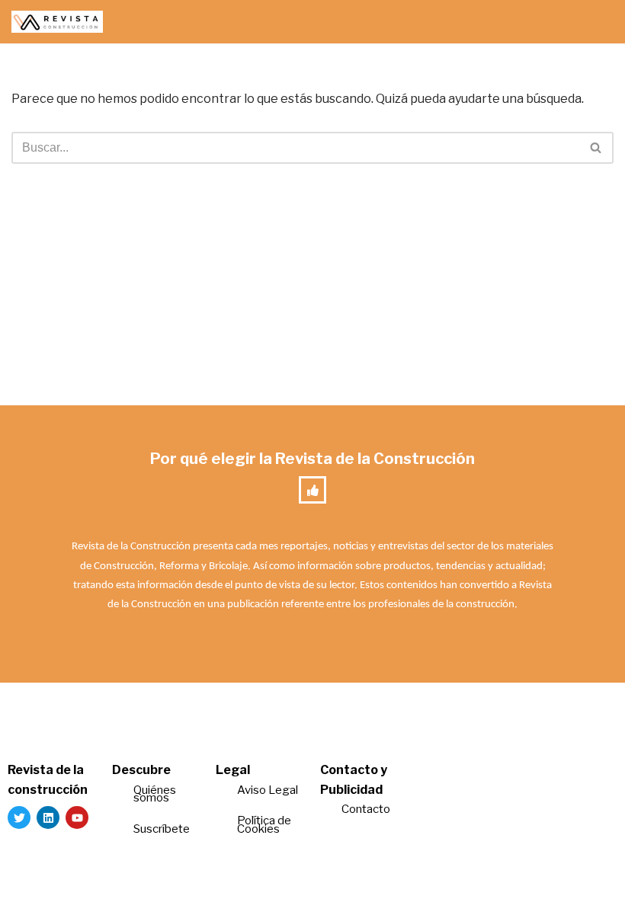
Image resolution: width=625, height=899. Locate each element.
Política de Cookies (264, 825)
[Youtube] (77, 817)
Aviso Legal (267, 790)
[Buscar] (596, 148)
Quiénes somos (154, 794)
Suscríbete (162, 829)
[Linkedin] (48, 817)
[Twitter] (19, 817)
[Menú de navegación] (596, 22)
